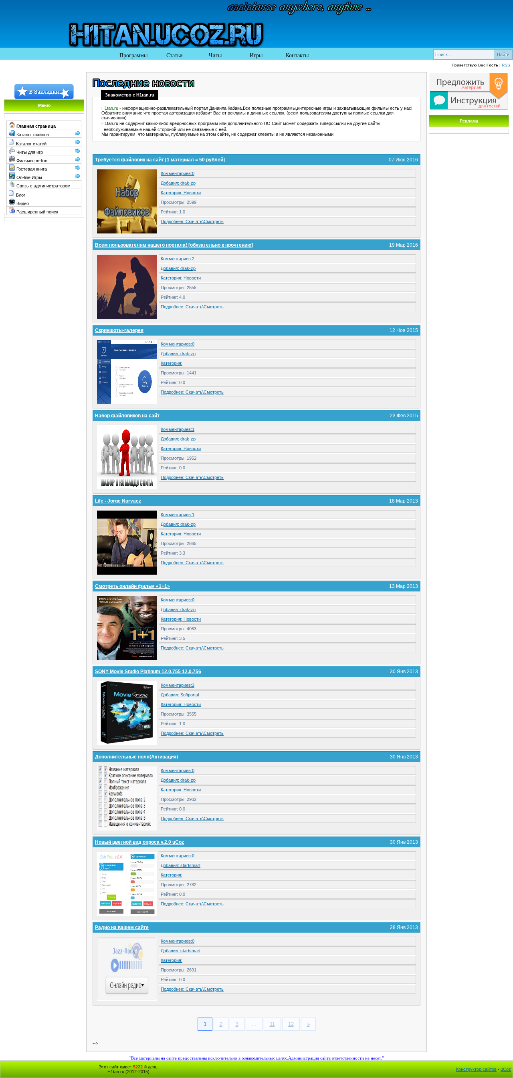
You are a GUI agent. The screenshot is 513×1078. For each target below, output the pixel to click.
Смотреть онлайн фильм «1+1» (132, 586)
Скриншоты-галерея (119, 330)
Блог (20, 195)
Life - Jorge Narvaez (118, 501)
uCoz (506, 1069)
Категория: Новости (181, 192)
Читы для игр (29, 152)
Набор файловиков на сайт (127, 415)
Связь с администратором (43, 185)
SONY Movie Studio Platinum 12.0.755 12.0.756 (148, 671)
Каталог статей (31, 143)
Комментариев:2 (177, 258)
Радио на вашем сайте (122, 927)
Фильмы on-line (31, 160)
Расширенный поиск (36, 211)
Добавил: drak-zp (178, 183)
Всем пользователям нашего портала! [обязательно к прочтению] (174, 245)
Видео (22, 203)
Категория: (171, 363)
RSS (506, 65)
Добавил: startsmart (180, 865)
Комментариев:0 (177, 173)
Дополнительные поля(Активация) (136, 757)
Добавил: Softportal (180, 694)
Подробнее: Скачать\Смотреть (192, 221)
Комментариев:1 (177, 429)
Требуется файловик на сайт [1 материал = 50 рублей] (160, 160)
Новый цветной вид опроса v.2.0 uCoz (139, 842)
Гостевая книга (31, 169)
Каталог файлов (32, 134)
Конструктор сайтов (476, 1069)
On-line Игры (28, 177)
